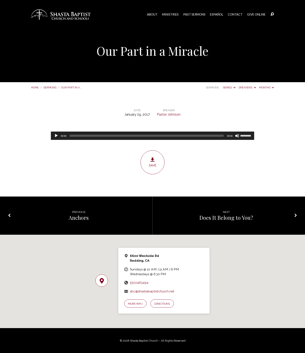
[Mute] (237, 136)
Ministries (170, 14)
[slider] (246, 135)
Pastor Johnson (169, 114)
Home (35, 87)
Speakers (246, 87)
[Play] (56, 136)
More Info (135, 303)
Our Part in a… (71, 87)
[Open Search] (272, 14)
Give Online (256, 14)
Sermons (49, 87)
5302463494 (139, 283)
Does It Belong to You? (226, 217)
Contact (235, 14)
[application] (152, 136)
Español (216, 14)
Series (228, 87)
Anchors (79, 217)
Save (152, 165)
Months (265, 87)
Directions (162, 303)
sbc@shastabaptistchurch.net (152, 291)
